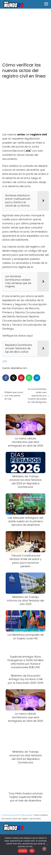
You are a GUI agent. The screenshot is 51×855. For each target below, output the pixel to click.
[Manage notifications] (44, 849)
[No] (47, 844)
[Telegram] (36, 377)
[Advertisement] (25, 35)
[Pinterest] (21, 377)
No (32, 851)
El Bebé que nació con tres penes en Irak (14, 395)
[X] (13, 377)
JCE (4, 361)
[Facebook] (5, 377)
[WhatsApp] (29, 377)
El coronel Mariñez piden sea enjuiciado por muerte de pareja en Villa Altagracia (37, 396)
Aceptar (22, 851)
